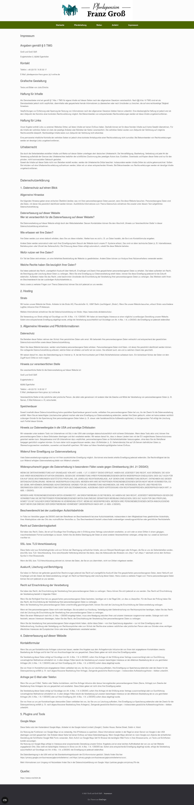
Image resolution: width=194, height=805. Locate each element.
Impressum (133, 25)
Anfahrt (115, 25)
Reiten (99, 25)
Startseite (60, 25)
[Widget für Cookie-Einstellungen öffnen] (4, 800)
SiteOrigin (102, 799)
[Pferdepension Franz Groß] (97, 10)
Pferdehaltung (80, 25)
